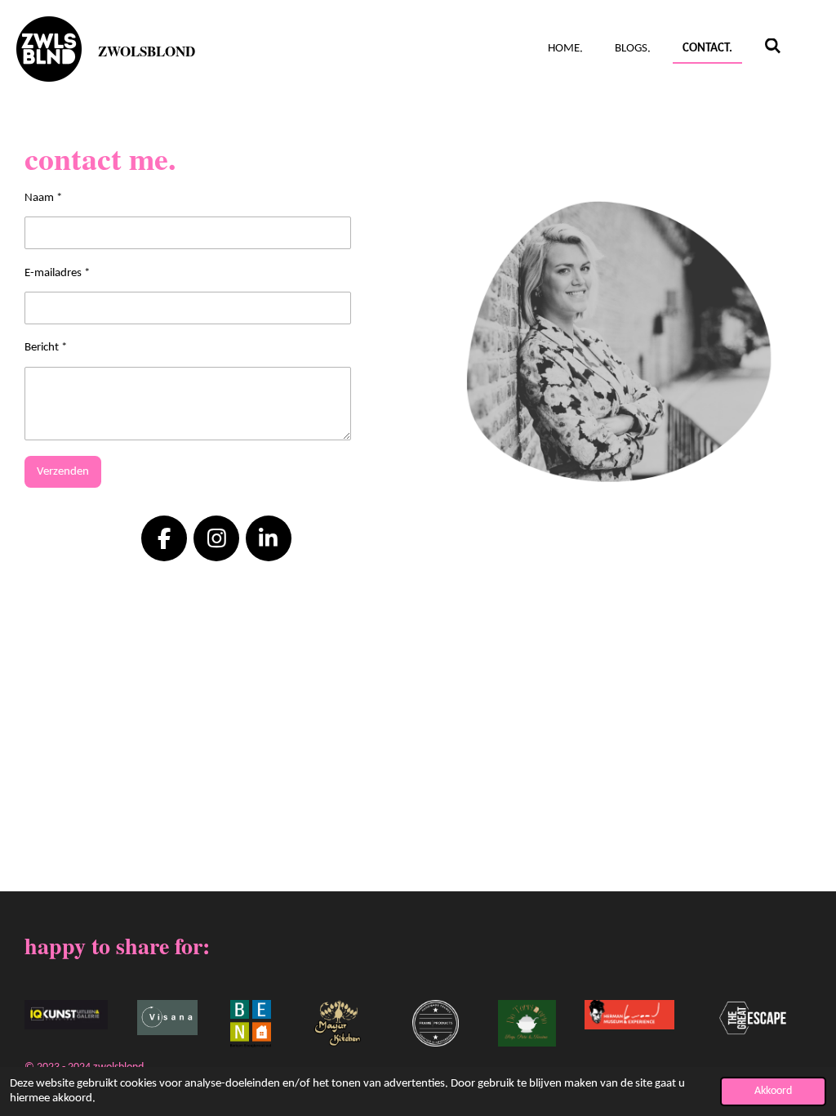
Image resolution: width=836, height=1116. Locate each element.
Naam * (43, 198)
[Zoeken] (772, 48)
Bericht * (45, 347)
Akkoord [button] (773, 1091)
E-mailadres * (57, 273)
